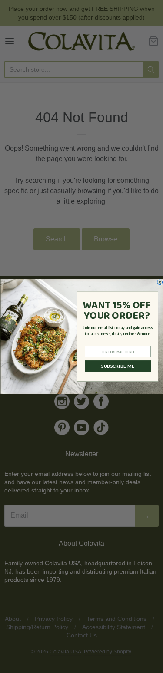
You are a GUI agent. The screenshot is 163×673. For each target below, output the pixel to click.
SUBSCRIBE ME (117, 366)
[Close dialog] (159, 282)
